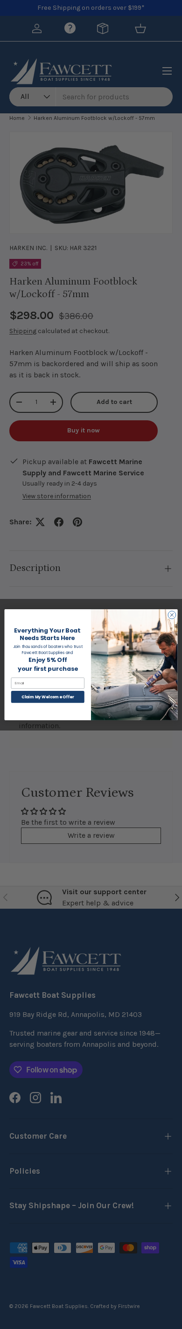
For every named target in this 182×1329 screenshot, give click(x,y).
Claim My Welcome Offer (47, 696)
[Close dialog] (172, 615)
